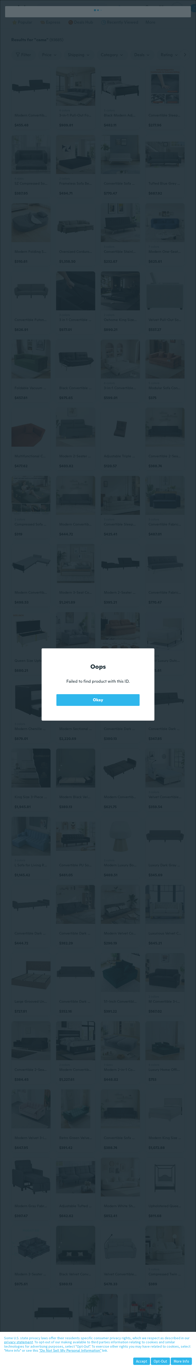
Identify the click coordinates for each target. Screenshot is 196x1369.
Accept (141, 1361)
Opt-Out (160, 1361)
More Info (181, 1361)
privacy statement (18, 1342)
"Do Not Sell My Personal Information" (70, 1350)
